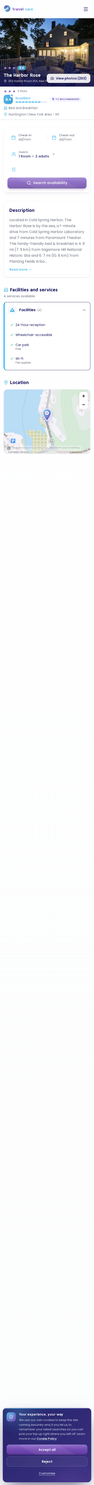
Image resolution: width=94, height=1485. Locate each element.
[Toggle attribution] (9, 448)
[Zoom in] (83, 396)
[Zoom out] (83, 404)
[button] (47, 415)
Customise (47, 1473)
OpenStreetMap (71, 447)
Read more (18, 269)
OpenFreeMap (21, 447)
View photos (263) (71, 78)
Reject (47, 1461)
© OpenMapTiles (38, 447)
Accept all (47, 1449)
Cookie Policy (47, 1439)
